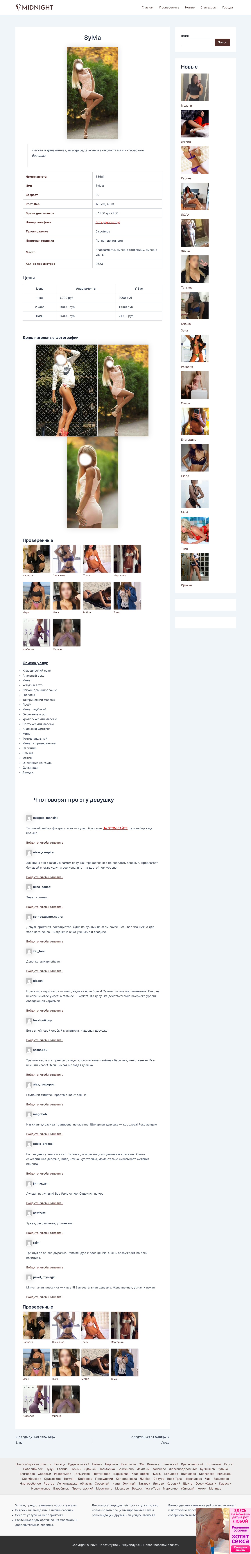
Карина (186, 178)
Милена (57, 649)
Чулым (156, 1474)
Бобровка (85, 1478)
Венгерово (27, 1474)
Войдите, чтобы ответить (44, 842)
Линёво (145, 1478)
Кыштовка (128, 1464)
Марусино (170, 1488)
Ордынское (52, 1478)
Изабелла (28, 649)
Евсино (62, 1469)
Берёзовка (206, 1474)
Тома (116, 612)
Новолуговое (40, 1488)
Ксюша (186, 324)
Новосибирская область (33, 1464)
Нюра (185, 476)
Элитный (129, 1483)
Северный (102, 1483)
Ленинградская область (74, 1483)
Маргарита (120, 575)
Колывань (224, 1474)
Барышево (121, 1474)
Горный (76, 1469)
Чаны (116, 1483)
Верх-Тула (174, 1478)
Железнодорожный (183, 1469)
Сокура (158, 1478)
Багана (97, 1464)
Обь (141, 1464)
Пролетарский (82, 1488)
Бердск (137, 1488)
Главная (147, 7)
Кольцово (171, 1474)
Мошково (122, 1488)
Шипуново (188, 1474)
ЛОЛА (185, 214)
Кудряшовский (78, 1464)
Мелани (186, 105)
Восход (59, 1464)
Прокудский (104, 1478)
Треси (86, 575)
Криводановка (126, 1478)
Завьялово (221, 1478)
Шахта (188, 1483)
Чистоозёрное (30, 1483)
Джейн (186, 142)
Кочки (202, 1488)
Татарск (144, 1483)
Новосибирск (33, 1469)
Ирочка (186, 585)
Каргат (229, 1464)
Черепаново (193, 1478)
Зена (184, 330)
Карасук (225, 1483)
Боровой (111, 1464)
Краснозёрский (192, 1464)
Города (227, 7)
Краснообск (140, 1474)
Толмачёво (82, 1474)
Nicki (184, 512)
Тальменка (107, 1469)
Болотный (214, 1464)
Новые (190, 7)
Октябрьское (31, 1478)
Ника (56, 612)
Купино (223, 1469)
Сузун (50, 1469)
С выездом (208, 7)
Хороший (173, 1483)
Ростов (49, 1483)
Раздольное (62, 1474)
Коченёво (159, 1469)
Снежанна (59, 575)
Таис (184, 549)
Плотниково (101, 1474)
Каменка (153, 1464)
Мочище (215, 1488)
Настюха (28, 575)
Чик (208, 1478)
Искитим (143, 1469)
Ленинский (170, 1464)
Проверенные (169, 7)
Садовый (44, 1474)
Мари (26, 612)
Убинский (188, 1488)
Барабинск (61, 1488)
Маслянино (104, 1488)
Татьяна (186, 287)
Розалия (187, 367)
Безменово (126, 1469)
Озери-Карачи (206, 1483)
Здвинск (90, 1469)
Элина (185, 251)
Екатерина (188, 439)
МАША (87, 612)
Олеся (185, 403)
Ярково (158, 1483)
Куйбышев (207, 1469)
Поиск (185, 35)
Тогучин (69, 1478)
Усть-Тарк (153, 1488)
